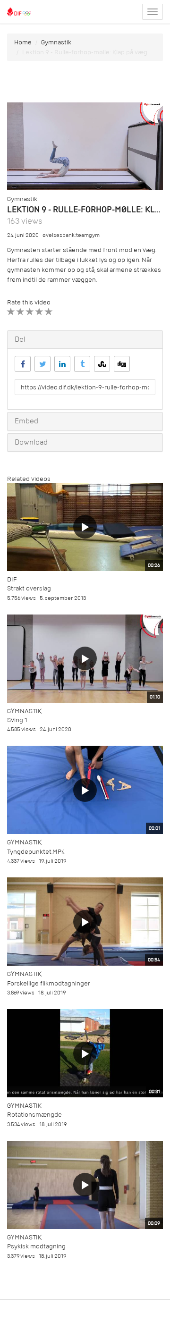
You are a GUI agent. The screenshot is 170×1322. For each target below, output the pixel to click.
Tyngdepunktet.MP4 (36, 851)
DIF (12, 579)
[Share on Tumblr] (82, 364)
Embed (26, 421)
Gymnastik (56, 42)
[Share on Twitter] (42, 364)
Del (20, 339)
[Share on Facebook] (23, 364)
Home (23, 42)
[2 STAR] (21, 312)
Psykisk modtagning (36, 1246)
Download (31, 442)
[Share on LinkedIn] (62, 364)
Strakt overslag (29, 588)
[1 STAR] (11, 312)
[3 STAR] (30, 312)
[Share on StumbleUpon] (102, 364)
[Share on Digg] (122, 364)
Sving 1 (17, 720)
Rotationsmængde (34, 1114)
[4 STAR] (39, 312)
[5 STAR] (49, 312)
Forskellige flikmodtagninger (48, 983)
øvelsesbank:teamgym (71, 235)
